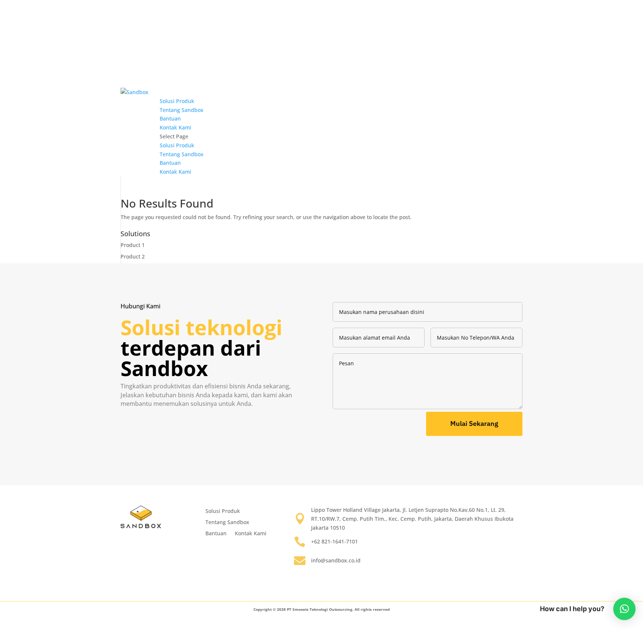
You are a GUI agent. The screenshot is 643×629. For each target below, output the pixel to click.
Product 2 (133, 256)
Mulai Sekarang (474, 423)
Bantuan (170, 118)
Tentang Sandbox (182, 109)
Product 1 (133, 244)
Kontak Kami (175, 127)
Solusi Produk (177, 101)
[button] (624, 609)
